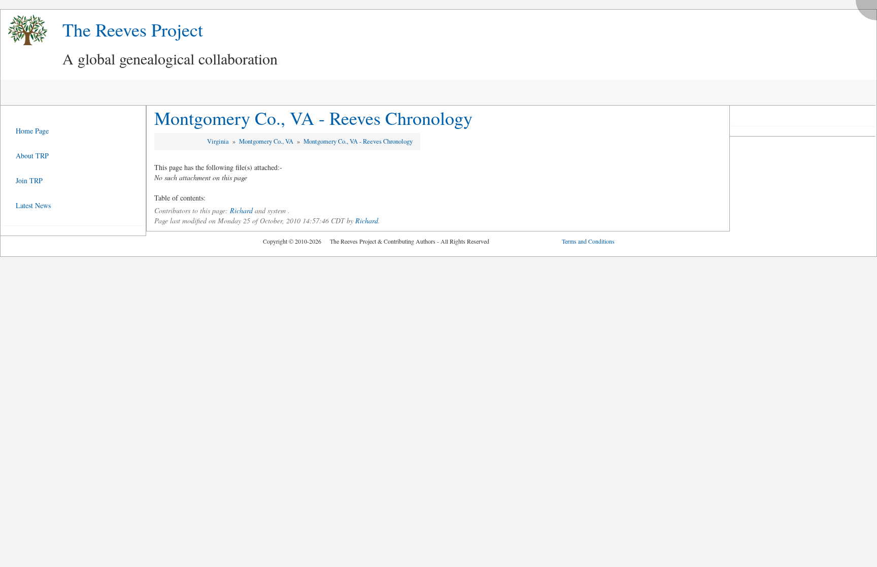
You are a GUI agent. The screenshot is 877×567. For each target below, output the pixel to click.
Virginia (218, 141)
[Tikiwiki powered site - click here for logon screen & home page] (24, 30)
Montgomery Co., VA (267, 141)
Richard (241, 210)
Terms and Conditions (588, 241)
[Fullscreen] (868, 7)
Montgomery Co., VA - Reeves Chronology (313, 118)
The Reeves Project (132, 29)
